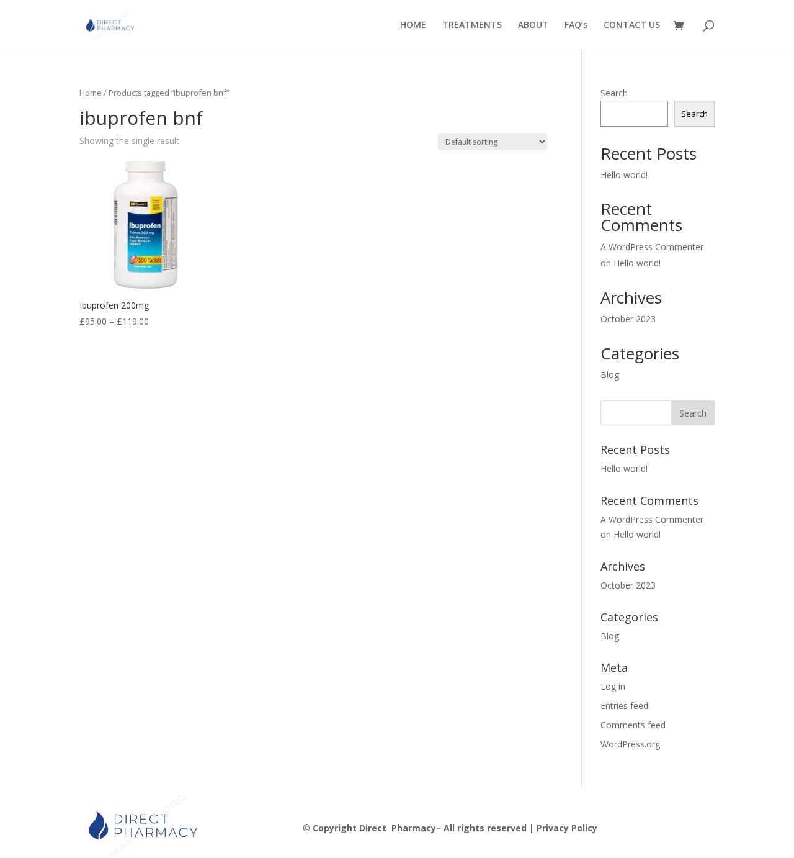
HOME (413, 25)
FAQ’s (575, 25)
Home (90, 92)
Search (614, 93)
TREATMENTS (472, 25)
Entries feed (624, 705)
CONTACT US (632, 25)
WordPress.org (630, 744)
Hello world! (624, 175)
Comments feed (633, 725)
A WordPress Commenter (651, 247)
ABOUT (533, 25)
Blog (609, 375)
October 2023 (628, 319)
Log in (612, 686)
